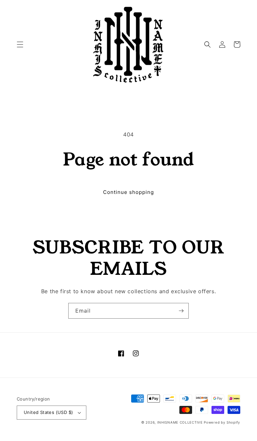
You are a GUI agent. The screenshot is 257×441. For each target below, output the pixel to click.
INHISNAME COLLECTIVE (180, 422)
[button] (20, 44)
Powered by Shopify (222, 422)
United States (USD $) (48, 412)
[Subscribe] (181, 311)
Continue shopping (128, 192)
